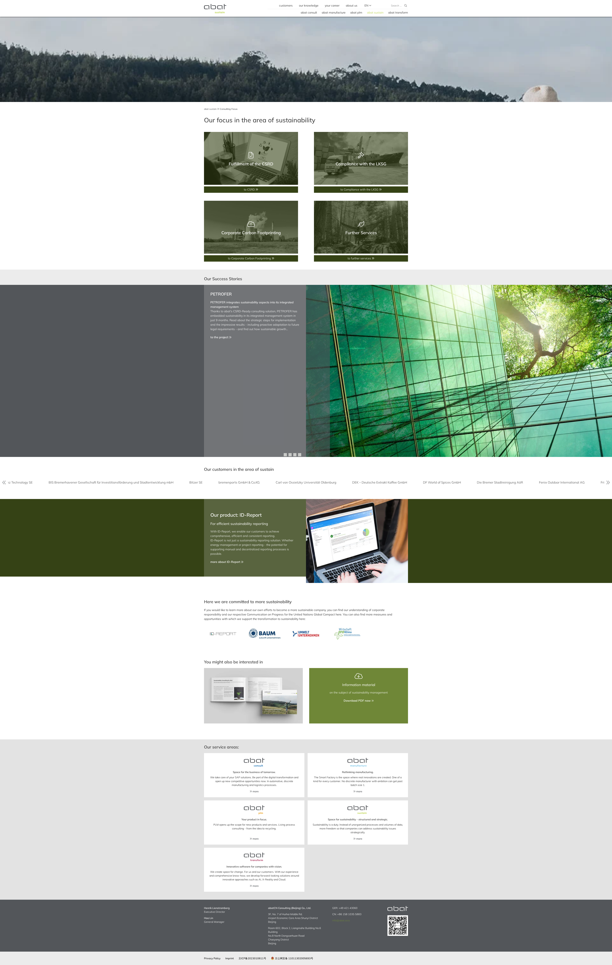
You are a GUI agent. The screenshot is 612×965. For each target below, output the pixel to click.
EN (366, 5)
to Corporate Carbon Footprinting (250, 258)
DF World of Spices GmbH (248, 482)
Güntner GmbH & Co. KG (466, 482)
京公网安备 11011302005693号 (294, 958)
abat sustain (375, 12)
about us (351, 5)
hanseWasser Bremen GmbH (521, 482)
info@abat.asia (341, 920)
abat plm (356, 12)
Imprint (229, 958)
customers (286, 5)
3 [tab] (294, 454)
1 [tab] (285, 454)
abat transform (398, 12)
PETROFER (221, 294)
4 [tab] (299, 454)
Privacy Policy (212, 958)
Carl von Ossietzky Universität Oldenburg (112, 482)
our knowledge (308, 5)
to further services (360, 258)
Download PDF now (358, 700)
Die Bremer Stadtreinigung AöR (306, 482)
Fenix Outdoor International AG (368, 482)
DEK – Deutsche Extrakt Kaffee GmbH (185, 482)
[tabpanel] (306, 371)
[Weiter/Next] (608, 482)
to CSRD (250, 189)
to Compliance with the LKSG (359, 189)
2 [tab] (290, 454)
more (255, 791)
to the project (219, 337)
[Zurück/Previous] (4, 482)
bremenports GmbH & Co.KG (45, 482)
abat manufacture (334, 12)
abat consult (309, 12)
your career (332, 5)
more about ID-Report (225, 562)
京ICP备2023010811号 (252, 958)
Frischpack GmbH (420, 482)
